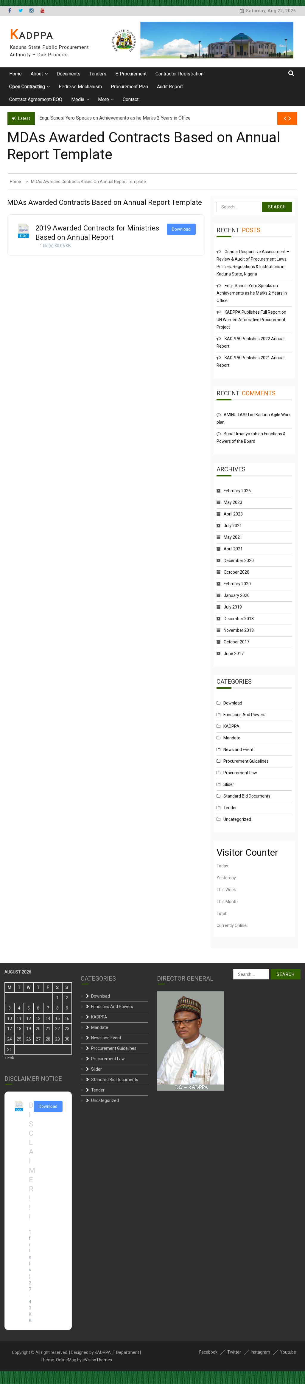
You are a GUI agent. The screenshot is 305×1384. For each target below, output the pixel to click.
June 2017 (234, 653)
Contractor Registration (179, 74)
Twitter (234, 1352)
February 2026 (237, 490)
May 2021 (233, 537)
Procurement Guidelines (246, 761)
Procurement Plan (129, 86)
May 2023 (233, 502)
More (103, 99)
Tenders (97, 74)
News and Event (238, 749)
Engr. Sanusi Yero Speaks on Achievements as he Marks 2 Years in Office (252, 293)
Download (181, 229)
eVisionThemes (97, 1359)
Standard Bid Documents (246, 796)
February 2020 (237, 583)
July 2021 (233, 525)
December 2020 (239, 560)
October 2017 (236, 642)
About (37, 74)
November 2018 (239, 630)
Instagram (260, 1352)
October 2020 (236, 572)
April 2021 (233, 549)
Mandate (231, 738)
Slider (228, 784)
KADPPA (32, 35)
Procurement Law (240, 772)
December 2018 (239, 618)
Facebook (208, 1352)
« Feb (9, 1057)
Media (77, 99)
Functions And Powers (244, 714)
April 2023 (233, 514)
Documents (68, 74)
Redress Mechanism (80, 86)
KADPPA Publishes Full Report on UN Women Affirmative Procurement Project (251, 319)
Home (15, 74)
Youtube (288, 1352)
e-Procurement (131, 74)
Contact (131, 99)
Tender (230, 807)
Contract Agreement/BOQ (35, 99)
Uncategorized (237, 819)
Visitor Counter (247, 852)
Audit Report (170, 86)
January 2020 (237, 595)
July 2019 (233, 607)
